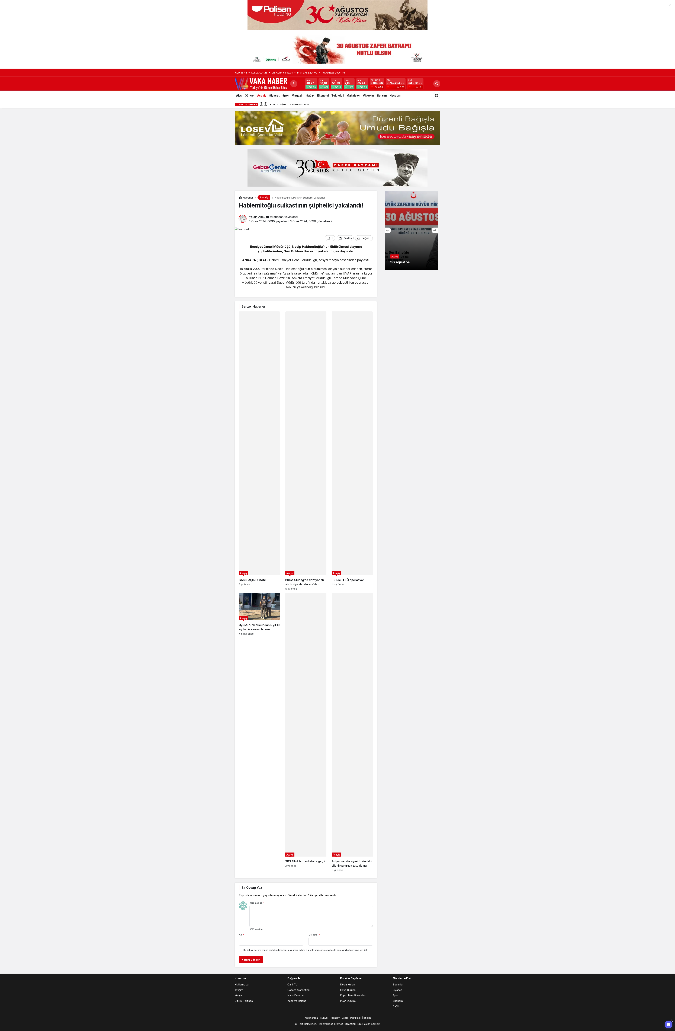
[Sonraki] (265, 104)
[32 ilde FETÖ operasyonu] (352, 450)
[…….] (411, 230)
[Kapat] (670, 4)
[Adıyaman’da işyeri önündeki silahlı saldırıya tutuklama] (352, 732)
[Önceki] (261, 104)
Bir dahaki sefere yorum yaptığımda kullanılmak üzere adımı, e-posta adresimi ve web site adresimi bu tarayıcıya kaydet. (305, 950)
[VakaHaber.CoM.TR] (261, 83)
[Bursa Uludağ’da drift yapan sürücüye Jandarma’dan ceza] (305, 450)
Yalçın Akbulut (259, 217)
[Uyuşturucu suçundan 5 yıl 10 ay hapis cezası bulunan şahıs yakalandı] (259, 732)
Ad (241, 934)
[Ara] (436, 83)
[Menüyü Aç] (293, 83)
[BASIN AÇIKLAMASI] (259, 450)
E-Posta (314, 934)
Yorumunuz (257, 902)
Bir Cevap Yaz (252, 887)
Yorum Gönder (251, 959)
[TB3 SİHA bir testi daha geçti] (305, 732)
